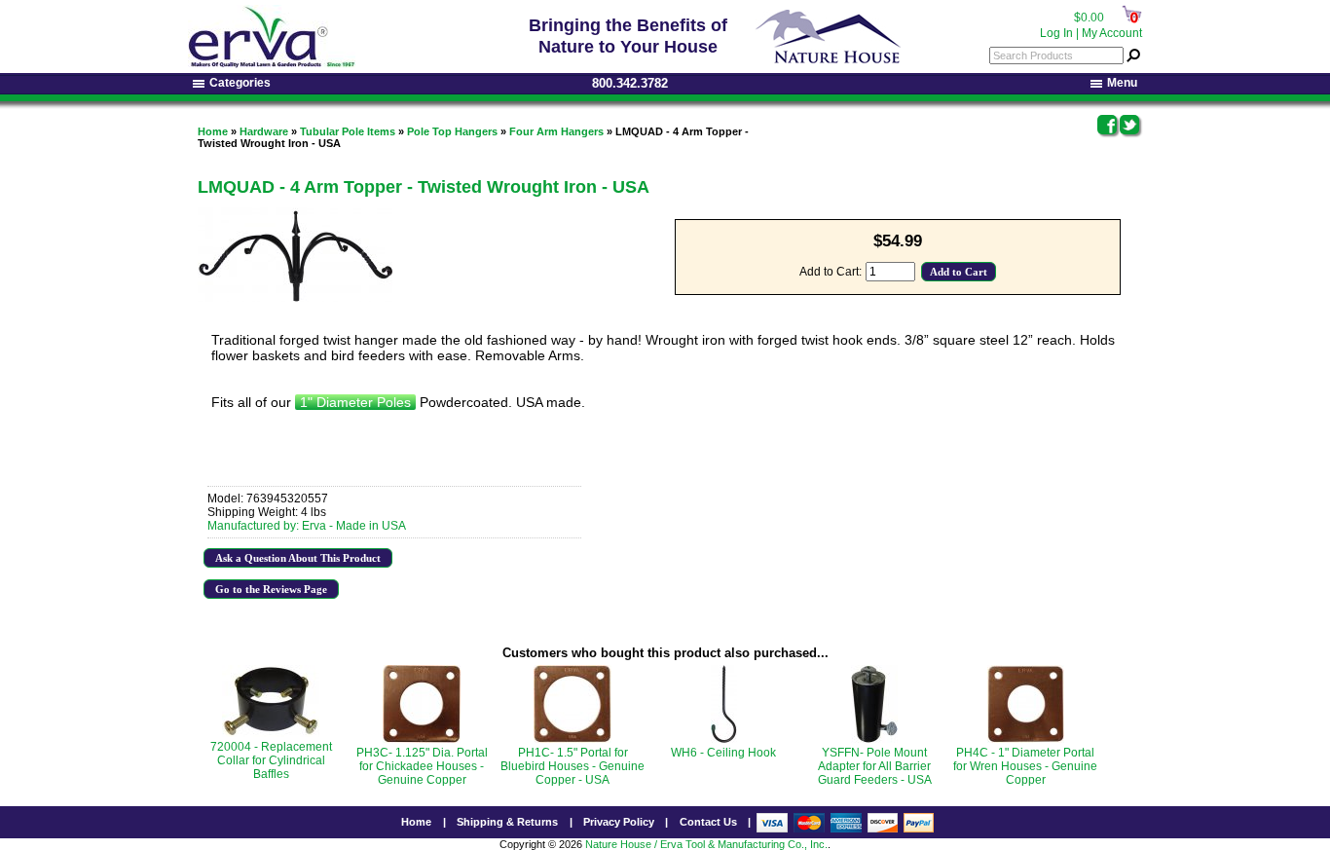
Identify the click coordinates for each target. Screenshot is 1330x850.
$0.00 (1089, 17)
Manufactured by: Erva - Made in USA (306, 526)
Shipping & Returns (507, 822)
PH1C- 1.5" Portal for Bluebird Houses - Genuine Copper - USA (572, 766)
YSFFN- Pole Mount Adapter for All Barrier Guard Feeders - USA (875, 766)
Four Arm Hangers (556, 131)
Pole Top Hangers (452, 131)
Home (213, 131)
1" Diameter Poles (355, 402)
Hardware (264, 131)
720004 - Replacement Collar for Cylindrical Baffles (271, 760)
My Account (1112, 33)
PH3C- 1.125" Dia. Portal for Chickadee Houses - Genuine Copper (422, 766)
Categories (240, 83)
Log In (1056, 33)
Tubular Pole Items (347, 131)
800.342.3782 (630, 83)
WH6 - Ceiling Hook (723, 752)
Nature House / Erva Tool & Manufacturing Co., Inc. (706, 844)
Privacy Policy (618, 822)
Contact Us (708, 822)
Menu (1122, 83)
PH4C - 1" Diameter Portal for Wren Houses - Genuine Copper (1025, 766)
